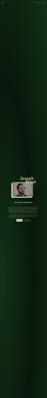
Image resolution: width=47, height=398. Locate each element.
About (43, 2)
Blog (35, 2)
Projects (39, 2)
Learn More (27, 220)
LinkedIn (19, 217)
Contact (19, 220)
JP (3, 2)
